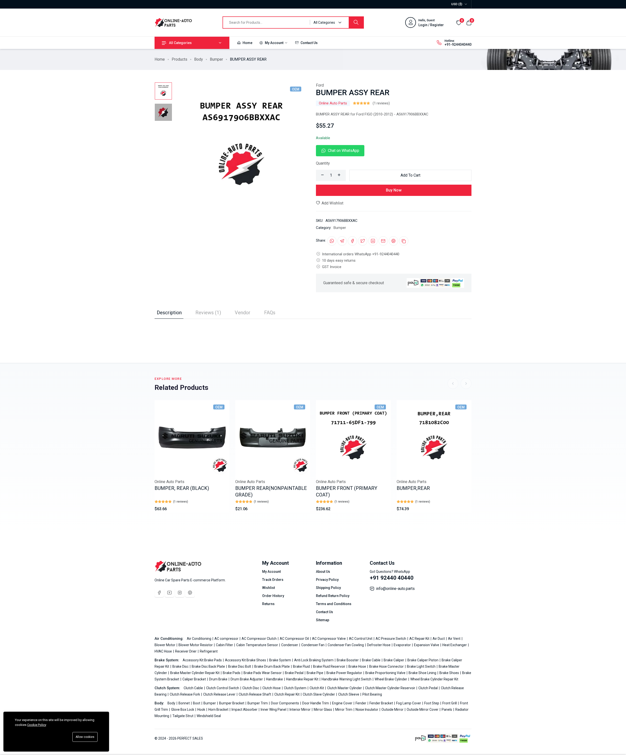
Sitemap (322, 620)
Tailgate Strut (183, 716)
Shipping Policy (328, 588)
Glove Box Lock (183, 709)
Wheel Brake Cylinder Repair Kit (434, 679)
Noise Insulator (367, 709)
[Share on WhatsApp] (331, 240)
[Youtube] (169, 592)
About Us (323, 572)
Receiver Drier (186, 651)
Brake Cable (371, 660)
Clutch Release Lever (219, 694)
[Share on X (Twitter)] (362, 240)
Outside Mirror (392, 709)
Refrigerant (209, 651)
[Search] (356, 22)
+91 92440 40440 (392, 578)
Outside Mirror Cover (423, 709)
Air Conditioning (199, 639)
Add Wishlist (332, 203)
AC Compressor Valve (329, 639)
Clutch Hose (271, 688)
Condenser (290, 645)
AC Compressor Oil (295, 639)
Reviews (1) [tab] (208, 313)
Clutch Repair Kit (287, 694)
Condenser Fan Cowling (346, 645)
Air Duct (439, 639)
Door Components (285, 703)
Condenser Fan (313, 645)
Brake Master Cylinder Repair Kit (195, 673)
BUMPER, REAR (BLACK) (182, 488)
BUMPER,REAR (413, 488)
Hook (201, 709)
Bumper (216, 59)
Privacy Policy (327, 580)
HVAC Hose (164, 651)
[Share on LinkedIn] (372, 240)
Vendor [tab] (242, 313)
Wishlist (268, 588)
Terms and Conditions (333, 604)
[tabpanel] (313, 328)
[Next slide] (466, 383)
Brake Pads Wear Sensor (263, 673)
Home (247, 43)
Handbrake (275, 679)
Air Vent (454, 639)
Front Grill (450, 703)
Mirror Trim (344, 709)
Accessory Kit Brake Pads (203, 660)
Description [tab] (169, 313)
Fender (361, 703)
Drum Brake (218, 679)
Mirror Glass (323, 709)
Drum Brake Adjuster (247, 679)
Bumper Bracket (232, 703)
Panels (447, 709)
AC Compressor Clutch (259, 639)
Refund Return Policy (332, 596)
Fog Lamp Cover (409, 703)
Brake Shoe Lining (423, 673)
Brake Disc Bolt (240, 666)
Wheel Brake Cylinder (391, 679)
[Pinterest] (190, 592)
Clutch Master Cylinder (345, 688)
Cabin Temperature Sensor (257, 645)
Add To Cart (410, 175)
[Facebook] (159, 592)
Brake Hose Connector (386, 666)
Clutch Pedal (428, 688)
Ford (320, 85)
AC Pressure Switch (391, 639)
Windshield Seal (209, 716)
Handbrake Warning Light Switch (347, 679)
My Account (274, 43)
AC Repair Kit (419, 639)
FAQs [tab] (269, 313)
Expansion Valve (427, 645)
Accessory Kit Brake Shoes (246, 660)
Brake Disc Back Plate (209, 666)
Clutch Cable (194, 688)
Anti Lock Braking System (314, 660)
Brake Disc (180, 666)
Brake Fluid (302, 666)
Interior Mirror (300, 709)
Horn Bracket (218, 709)
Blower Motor (165, 645)
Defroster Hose (379, 645)
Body (198, 59)
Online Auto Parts (333, 103)
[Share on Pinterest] (393, 240)
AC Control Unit (361, 639)
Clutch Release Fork (185, 694)
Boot (197, 703)
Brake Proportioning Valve (385, 673)
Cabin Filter (225, 645)
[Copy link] (403, 241)
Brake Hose (357, 666)
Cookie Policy (36, 725)
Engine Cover (342, 703)
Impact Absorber (245, 709)
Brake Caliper (394, 660)
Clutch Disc (251, 688)
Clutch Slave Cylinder (319, 694)
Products (179, 59)
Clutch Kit (317, 688)
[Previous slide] (452, 383)
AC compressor (226, 639)
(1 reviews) (381, 103)
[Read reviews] (361, 103)
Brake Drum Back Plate (272, 666)
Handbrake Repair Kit (302, 679)
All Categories (180, 43)
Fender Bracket (381, 703)
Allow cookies (85, 737)
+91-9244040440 (458, 44)
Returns (268, 604)
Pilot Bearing (372, 694)
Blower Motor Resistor (196, 645)
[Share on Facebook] (352, 240)
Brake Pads (232, 673)
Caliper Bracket (194, 679)
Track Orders (272, 580)
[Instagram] (179, 592)
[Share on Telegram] (342, 240)
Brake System (280, 660)
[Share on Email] (383, 240)
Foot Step (432, 703)
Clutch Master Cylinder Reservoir (390, 688)
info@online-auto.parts (395, 588)
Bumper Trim (257, 703)
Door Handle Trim (316, 703)
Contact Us (309, 43)
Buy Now (394, 190)
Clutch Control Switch (223, 688)
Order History (273, 596)
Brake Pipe (315, 673)
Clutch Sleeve (349, 694)
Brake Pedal (294, 673)
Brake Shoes (449, 673)
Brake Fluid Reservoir (329, 666)
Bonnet (184, 703)
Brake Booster (348, 660)
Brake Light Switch (421, 666)
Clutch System (295, 688)
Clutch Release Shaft (255, 694)
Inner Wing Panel (274, 709)
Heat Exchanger (455, 645)
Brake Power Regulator (344, 673)
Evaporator (403, 645)
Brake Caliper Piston (423, 660)
